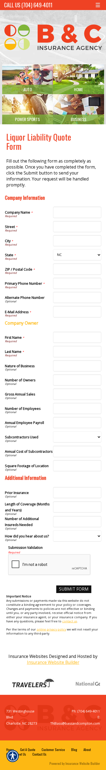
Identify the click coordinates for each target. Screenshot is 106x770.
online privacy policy (51, 629)
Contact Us (39, 754)
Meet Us (21, 754)
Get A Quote (27, 749)
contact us (69, 621)
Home (10, 749)
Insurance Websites (28, 656)
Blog (74, 749)
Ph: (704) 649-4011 (86, 711)
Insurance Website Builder (53, 662)
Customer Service (53, 749)
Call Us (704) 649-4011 (28, 5)
